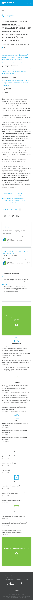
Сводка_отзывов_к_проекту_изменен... (13, 198)
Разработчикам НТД (10, 579)
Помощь (26, 579)
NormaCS (9, 239)
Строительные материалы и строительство (18, 21)
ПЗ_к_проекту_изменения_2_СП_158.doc (13, 200)
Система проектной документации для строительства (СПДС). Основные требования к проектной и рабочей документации (15, 369)
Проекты (17, 382)
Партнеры (23, 577)
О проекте (7, 575)
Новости (5, 284)
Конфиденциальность (22, 575)
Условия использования (13, 577)
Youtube (16, 590)
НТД (3, 21)
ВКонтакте (21, 585)
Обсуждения (16, 344)
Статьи (4, 277)
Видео (16, 512)
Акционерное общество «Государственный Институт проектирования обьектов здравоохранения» (16, 71)
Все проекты (10, 16)
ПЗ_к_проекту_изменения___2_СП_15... (13, 196)
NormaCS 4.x (19, 579)
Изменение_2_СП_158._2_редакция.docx (13, 203)
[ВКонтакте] (20, 209)
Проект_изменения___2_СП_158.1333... (13, 193)
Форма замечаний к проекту (10, 209)
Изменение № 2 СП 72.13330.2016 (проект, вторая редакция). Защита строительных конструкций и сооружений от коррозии (14, 407)
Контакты (13, 575)
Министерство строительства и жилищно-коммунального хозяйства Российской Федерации (16, 83)
